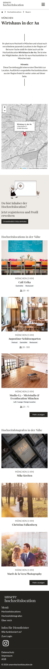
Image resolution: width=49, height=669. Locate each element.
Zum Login (6, 636)
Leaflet (24, 168)
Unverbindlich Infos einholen (15, 221)
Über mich (6, 620)
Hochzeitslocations (14, 12)
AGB (3, 659)
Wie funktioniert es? (11, 631)
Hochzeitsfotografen (11, 616)
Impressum (6, 655)
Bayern (28, 12)
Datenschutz (7, 652)
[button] (24, 134)
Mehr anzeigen (38, 414)
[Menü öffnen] (43, 4)
